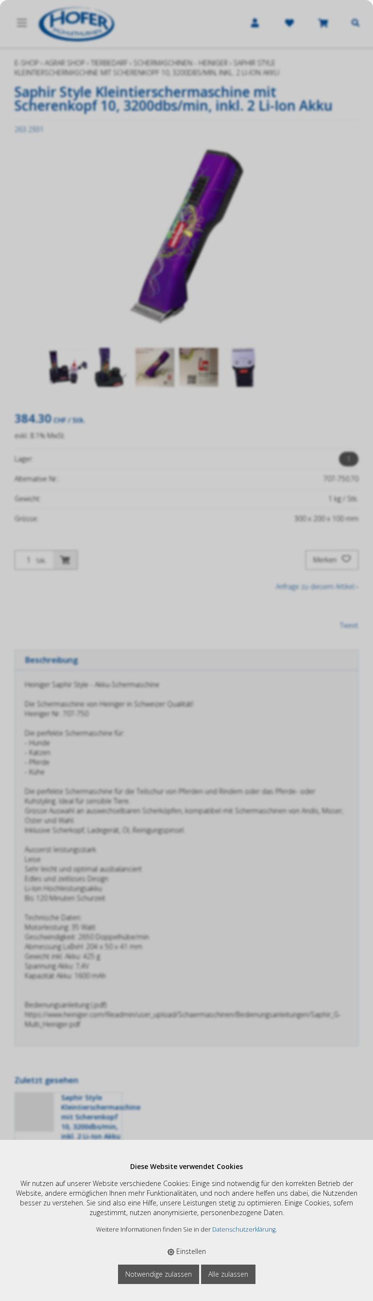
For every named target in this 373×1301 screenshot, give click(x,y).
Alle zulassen (228, 1274)
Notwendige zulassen (158, 1274)
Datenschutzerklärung (243, 1229)
